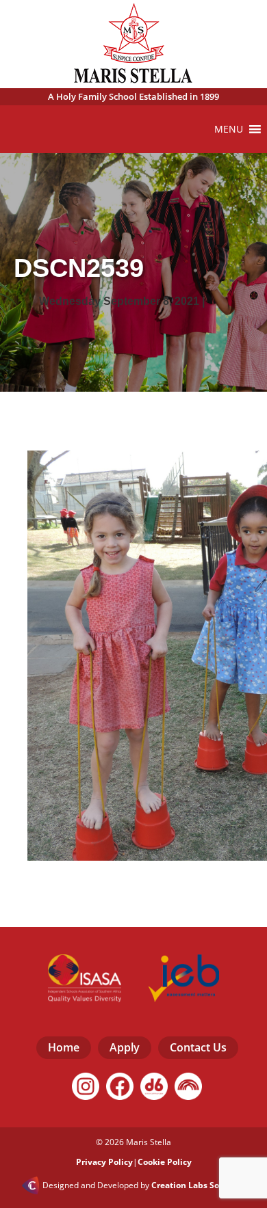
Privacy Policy (104, 1162)
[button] (228, 129)
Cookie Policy (165, 1162)
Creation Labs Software (198, 1185)
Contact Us (198, 1047)
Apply (125, 1047)
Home (63, 1047)
